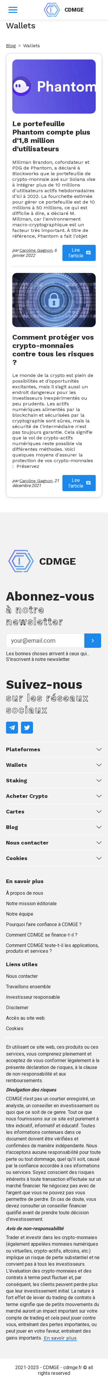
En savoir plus (60, 1338)
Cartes (15, 811)
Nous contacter (27, 842)
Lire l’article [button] (75, 253)
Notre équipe (19, 914)
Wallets (16, 765)
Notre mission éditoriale (31, 903)
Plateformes (23, 749)
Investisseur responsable (33, 997)
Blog (11, 45)
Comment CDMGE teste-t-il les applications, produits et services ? (52, 948)
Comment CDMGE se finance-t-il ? (41, 935)
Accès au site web (25, 1018)
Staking (16, 780)
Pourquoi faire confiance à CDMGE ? (44, 924)
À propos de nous (24, 893)
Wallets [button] (31, 45)
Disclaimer (17, 1007)
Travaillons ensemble (28, 986)
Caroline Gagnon (36, 250)
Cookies (16, 858)
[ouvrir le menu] (12, 9)
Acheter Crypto (27, 796)
